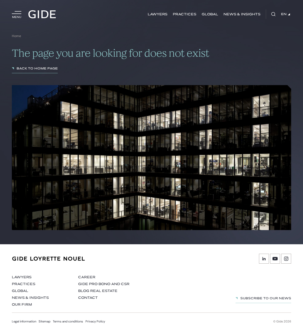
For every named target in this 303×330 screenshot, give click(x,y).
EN (284, 14)
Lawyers (157, 14)
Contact (88, 298)
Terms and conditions (68, 321)
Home (16, 36)
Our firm (22, 304)
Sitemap (44, 321)
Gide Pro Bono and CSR (103, 284)
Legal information (24, 321)
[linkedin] (264, 259)
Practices (184, 14)
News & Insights (241, 14)
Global (210, 14)
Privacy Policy (95, 321)
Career (86, 277)
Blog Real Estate (97, 291)
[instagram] (286, 259)
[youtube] (275, 259)
